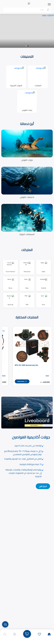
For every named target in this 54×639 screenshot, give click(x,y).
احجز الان (43, 486)
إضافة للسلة (20, 381)
